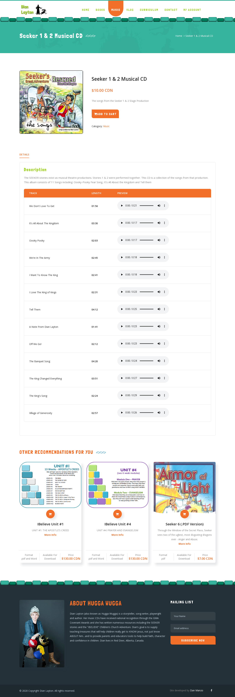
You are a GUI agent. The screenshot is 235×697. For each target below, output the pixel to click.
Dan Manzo (196, 690)
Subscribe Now (193, 640)
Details (24, 154)
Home (178, 35)
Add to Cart (107, 114)
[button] (100, 8)
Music (106, 126)
